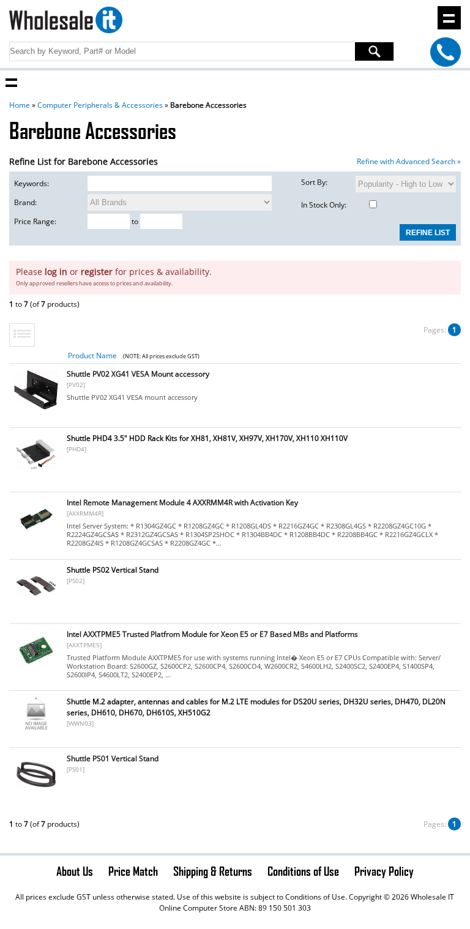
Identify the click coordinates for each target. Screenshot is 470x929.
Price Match (133, 870)
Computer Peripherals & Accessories (100, 105)
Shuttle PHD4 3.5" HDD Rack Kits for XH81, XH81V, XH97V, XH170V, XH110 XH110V (207, 438)
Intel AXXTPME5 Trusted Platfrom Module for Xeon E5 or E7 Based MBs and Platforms (212, 634)
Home (19, 105)
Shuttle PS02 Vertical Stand (113, 570)
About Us (74, 870)
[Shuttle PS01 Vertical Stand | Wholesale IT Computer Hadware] (36, 793)
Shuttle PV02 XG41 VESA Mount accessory (138, 374)
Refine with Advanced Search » (409, 161)
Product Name (92, 355)
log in (56, 271)
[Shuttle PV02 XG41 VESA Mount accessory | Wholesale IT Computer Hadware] (36, 409)
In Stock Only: (323, 205)
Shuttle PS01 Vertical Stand (113, 758)
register (97, 271)
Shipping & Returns (212, 870)
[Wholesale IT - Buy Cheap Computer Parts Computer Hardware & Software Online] (65, 21)
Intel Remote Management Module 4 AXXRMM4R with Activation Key (182, 502)
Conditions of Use (303, 870)
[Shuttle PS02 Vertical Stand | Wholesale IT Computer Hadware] (36, 605)
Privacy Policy (384, 870)
